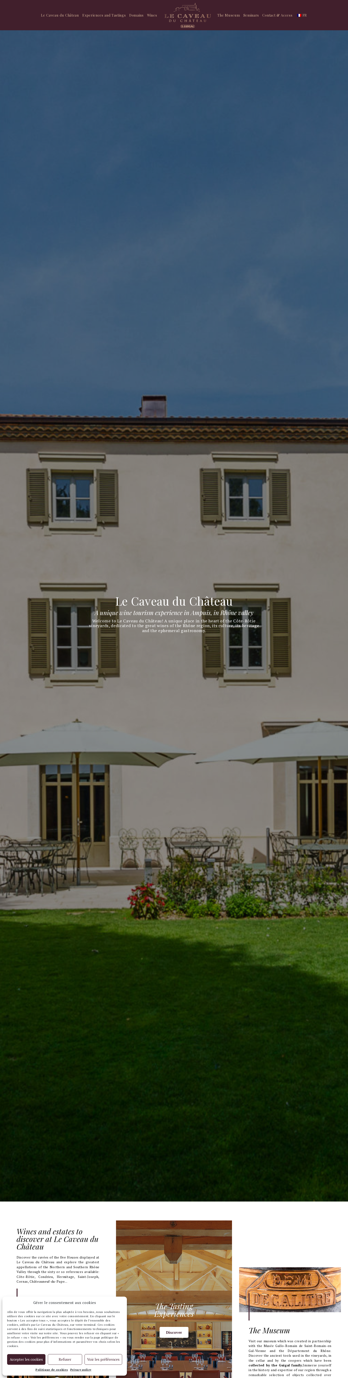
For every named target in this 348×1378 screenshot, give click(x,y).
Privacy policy (81, 1369)
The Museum (228, 15)
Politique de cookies (52, 1369)
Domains (136, 15)
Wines (152, 15)
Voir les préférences (103, 1359)
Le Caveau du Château (60, 15)
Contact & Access (277, 15)
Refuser (65, 1359)
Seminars (251, 15)
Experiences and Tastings (104, 15)
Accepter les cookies (26, 1359)
